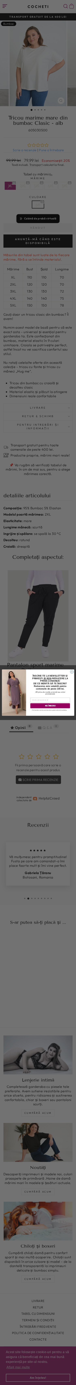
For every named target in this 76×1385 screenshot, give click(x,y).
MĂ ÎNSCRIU (50, 705)
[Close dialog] (71, 671)
